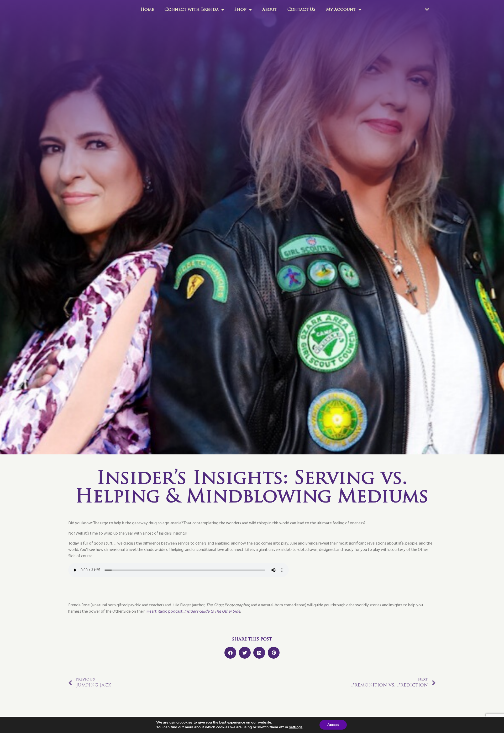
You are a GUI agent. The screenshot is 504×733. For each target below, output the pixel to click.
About (269, 10)
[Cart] (427, 9)
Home (147, 10)
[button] (230, 653)
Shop (240, 10)
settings (295, 727)
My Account (341, 10)
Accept (333, 724)
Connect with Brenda (192, 10)
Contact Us (301, 10)
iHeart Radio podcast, (193, 611)
